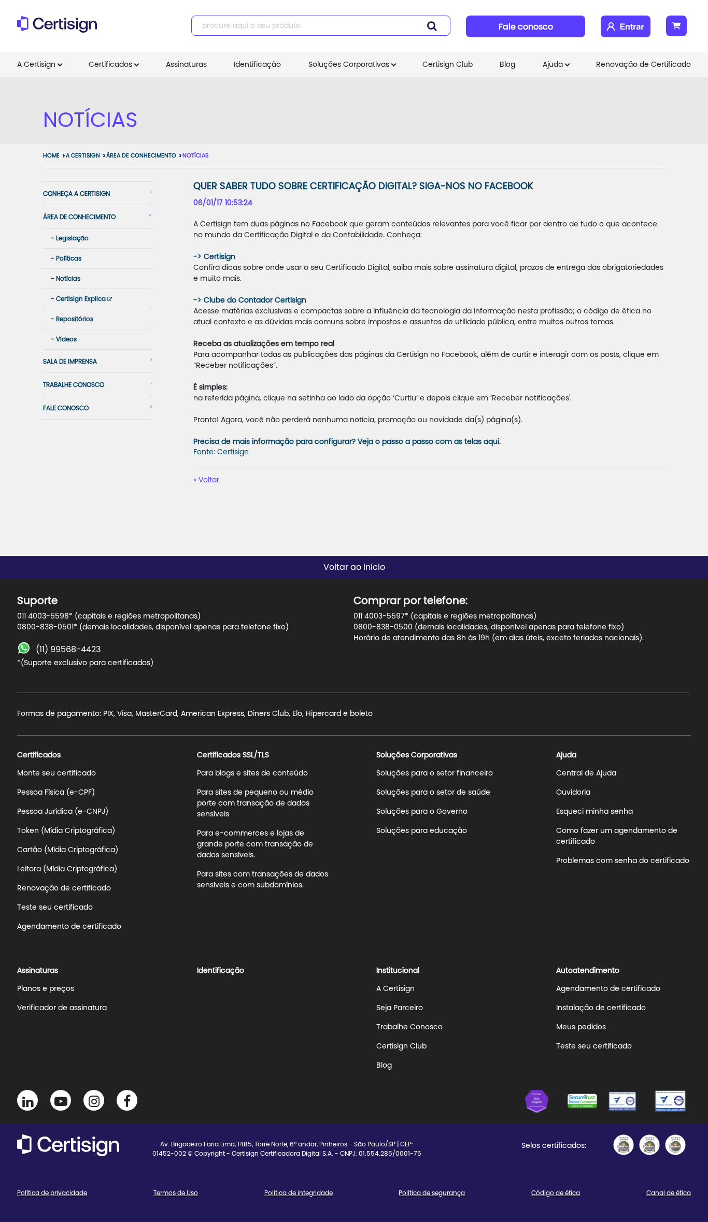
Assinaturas (186, 64)
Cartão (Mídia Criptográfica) (67, 850)
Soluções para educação (421, 831)
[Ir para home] (60, 28)
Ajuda (553, 64)
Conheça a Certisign (76, 194)
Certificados (110, 64)
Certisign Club (447, 64)
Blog (507, 64)
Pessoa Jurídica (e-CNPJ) (62, 811)
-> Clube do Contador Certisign (249, 300)
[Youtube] (60, 1100)
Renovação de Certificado (643, 64)
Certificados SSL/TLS (233, 755)
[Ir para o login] (625, 26)
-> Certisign (214, 257)
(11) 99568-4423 (68, 649)
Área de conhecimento (141, 156)
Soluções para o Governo (422, 811)
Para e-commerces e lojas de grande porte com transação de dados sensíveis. (255, 844)
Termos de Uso (175, 1193)
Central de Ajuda (586, 773)
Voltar (209, 480)
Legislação (72, 238)
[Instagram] (93, 1100)
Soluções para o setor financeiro (434, 773)
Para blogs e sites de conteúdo (252, 773)
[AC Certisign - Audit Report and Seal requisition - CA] (675, 1144)
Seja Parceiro (399, 1008)
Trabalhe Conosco (409, 1027)
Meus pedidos (581, 1027)
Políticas (68, 258)
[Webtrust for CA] (587, 1103)
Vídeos (66, 339)
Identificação (257, 64)
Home (51, 156)
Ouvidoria (573, 792)
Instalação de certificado (601, 1008)
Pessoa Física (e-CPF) (56, 792)
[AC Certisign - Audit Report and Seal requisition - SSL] (623, 1144)
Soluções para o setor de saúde (433, 792)
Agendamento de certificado (69, 926)
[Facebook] (127, 1100)
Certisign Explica (81, 299)
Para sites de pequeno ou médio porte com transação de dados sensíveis (255, 803)
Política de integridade (298, 1193)
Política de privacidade (52, 1193)
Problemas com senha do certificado (622, 861)
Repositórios (74, 319)
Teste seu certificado (55, 907)
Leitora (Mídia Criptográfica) (67, 869)
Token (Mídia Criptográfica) (66, 831)
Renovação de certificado (64, 888)
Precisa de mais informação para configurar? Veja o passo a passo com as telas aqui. (347, 441)
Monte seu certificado (56, 773)
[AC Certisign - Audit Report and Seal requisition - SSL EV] (649, 1144)
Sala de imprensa (70, 361)
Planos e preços (45, 989)
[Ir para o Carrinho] (676, 26)
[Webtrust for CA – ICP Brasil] (546, 1103)
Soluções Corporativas (348, 64)
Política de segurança (432, 1193)
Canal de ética (668, 1193)
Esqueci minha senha (594, 811)
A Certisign (36, 64)
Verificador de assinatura (62, 1008)
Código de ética (555, 1193)
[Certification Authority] (628, 1103)
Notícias (195, 156)
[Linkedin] (27, 1100)
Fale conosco (526, 27)
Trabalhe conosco (73, 385)
